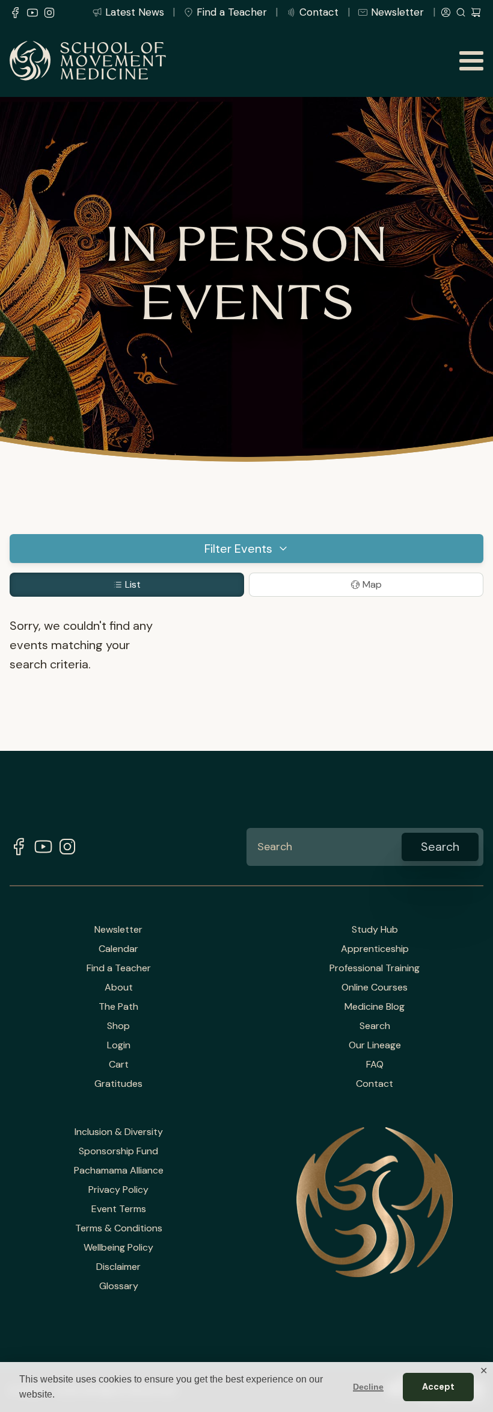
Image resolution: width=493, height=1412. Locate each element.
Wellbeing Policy (118, 1247)
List (133, 584)
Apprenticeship (375, 949)
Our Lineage (375, 1045)
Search (375, 1026)
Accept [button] (438, 1386)
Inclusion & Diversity (119, 1132)
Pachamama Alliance (119, 1170)
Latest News (134, 12)
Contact (318, 12)
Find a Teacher (232, 12)
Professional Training (374, 968)
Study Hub (375, 930)
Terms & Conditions (118, 1228)
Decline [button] (368, 1387)
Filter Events (238, 548)
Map (372, 584)
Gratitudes (118, 1084)
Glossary (118, 1286)
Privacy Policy (118, 1190)
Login (118, 1045)
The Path (118, 1007)
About (119, 987)
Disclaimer (118, 1267)
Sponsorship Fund (118, 1151)
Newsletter (397, 12)
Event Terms (118, 1209)
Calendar (118, 949)
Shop (118, 1026)
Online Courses (374, 987)
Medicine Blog (374, 1007)
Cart (119, 1064)
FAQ (375, 1064)
